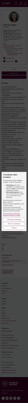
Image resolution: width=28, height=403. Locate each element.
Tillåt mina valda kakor (14, 224)
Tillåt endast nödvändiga (14, 219)
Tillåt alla (14, 228)
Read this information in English (11, 215)
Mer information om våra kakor (11, 214)
